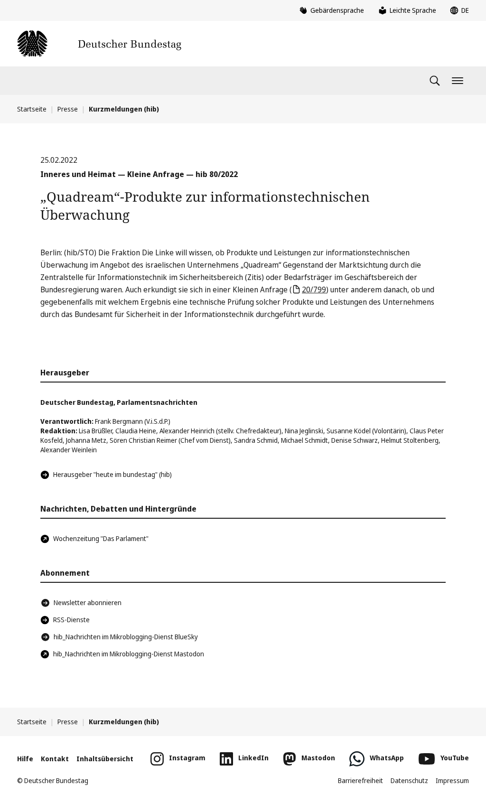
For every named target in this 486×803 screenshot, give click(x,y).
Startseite (32, 108)
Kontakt (55, 758)
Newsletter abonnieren (88, 602)
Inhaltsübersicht (104, 758)
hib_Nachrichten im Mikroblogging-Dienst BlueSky (126, 636)
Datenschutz (409, 780)
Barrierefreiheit (360, 780)
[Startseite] (99, 43)
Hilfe (25, 758)
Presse (67, 108)
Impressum (452, 780)
